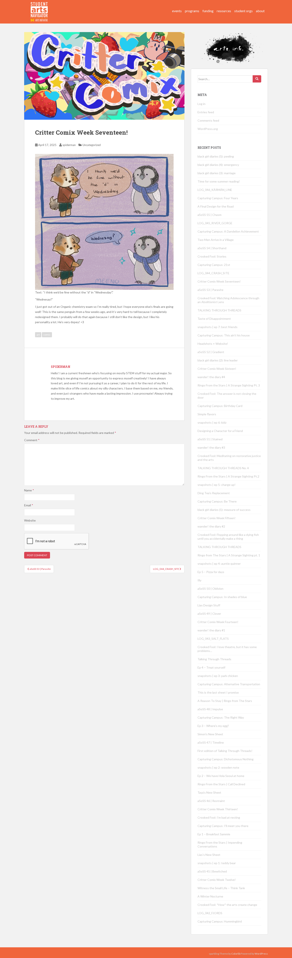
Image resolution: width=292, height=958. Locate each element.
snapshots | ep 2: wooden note (218, 767)
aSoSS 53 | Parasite (210, 290)
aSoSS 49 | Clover (209, 613)
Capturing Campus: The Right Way (221, 717)
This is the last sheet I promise (218, 692)
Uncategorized (92, 145)
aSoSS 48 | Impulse (210, 709)
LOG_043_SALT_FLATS (213, 638)
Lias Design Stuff (209, 605)
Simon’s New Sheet (210, 734)
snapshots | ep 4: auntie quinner (219, 563)
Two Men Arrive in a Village (216, 240)
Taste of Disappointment (214, 318)
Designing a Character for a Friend (220, 431)
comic (46, 334)
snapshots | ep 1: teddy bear (217, 863)
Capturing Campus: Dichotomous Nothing (226, 759)
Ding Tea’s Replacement (214, 493)
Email (28, 505)
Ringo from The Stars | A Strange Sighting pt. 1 (229, 555)
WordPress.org (208, 129)
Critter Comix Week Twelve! (217, 879)
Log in (201, 104)
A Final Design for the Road (216, 206)
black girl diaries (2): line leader (218, 360)
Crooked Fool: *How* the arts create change (227, 904)
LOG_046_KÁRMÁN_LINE (215, 190)
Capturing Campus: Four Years (218, 198)
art (38, 334)
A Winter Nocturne (210, 896)
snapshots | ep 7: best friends (217, 327)
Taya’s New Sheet (209, 792)
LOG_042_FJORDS (210, 913)
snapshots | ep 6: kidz (212, 422)
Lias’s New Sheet (209, 854)
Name (29, 490)
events (177, 11)
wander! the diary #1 (211, 630)
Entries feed (206, 112)
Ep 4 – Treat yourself (211, 667)
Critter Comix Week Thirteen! (218, 809)
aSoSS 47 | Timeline (211, 742)
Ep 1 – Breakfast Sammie (214, 834)
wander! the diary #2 (211, 526)
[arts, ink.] (39, 7)
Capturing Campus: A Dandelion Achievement (229, 231)
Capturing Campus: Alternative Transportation (229, 684)
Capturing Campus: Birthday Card (220, 406)
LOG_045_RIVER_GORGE (215, 223)
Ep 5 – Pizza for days (211, 572)
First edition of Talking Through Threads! (225, 751)
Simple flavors (207, 414)
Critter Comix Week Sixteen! (217, 368)
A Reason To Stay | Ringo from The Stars (225, 701)
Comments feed (208, 120)
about (260, 11)
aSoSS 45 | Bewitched (212, 871)
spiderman (69, 145)
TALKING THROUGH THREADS (219, 310)
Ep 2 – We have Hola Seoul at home (221, 776)
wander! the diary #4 (211, 377)
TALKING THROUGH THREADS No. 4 (223, 468)
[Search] (257, 79)
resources (224, 11)
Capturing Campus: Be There (217, 501)
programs (192, 11)
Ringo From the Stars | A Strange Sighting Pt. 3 (229, 385)
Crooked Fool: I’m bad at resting (219, 817)
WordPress (261, 953)
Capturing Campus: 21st (214, 265)
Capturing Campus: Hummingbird (220, 921)
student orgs (243, 11)
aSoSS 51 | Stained (210, 439)
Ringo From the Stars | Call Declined (221, 784)
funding (208, 11)
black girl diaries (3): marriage (217, 173)
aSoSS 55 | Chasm (209, 215)
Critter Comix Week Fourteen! (218, 622)
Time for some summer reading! (219, 181)
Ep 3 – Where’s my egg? (213, 726)
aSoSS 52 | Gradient (211, 352)
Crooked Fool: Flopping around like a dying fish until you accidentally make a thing (228, 536)
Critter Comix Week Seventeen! (219, 281)
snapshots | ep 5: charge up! (217, 484)
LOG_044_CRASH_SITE (213, 273)
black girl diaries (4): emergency (218, 165)
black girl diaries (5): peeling (216, 156)
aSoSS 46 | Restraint (211, 801)
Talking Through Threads (214, 659)
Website (30, 520)
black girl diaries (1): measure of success (224, 509)
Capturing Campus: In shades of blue (222, 597)
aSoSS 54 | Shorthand (212, 248)
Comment (32, 440)
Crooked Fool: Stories (212, 256)
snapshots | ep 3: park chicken (218, 676)
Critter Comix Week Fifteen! (217, 518)
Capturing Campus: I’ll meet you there (223, 826)
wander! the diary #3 (211, 447)
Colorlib (235, 953)
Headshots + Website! (213, 343)
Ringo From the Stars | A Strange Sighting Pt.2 (228, 476)
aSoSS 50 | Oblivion (210, 588)
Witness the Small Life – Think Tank (221, 888)
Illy (199, 580)
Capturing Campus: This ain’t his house (224, 335)
